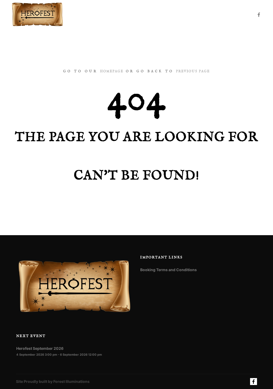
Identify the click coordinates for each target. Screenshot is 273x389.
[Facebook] (258, 14)
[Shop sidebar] (230, 14)
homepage (111, 71)
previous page (193, 71)
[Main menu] (239, 14)
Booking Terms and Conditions (168, 269)
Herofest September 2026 (39, 348)
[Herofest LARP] (37, 14)
